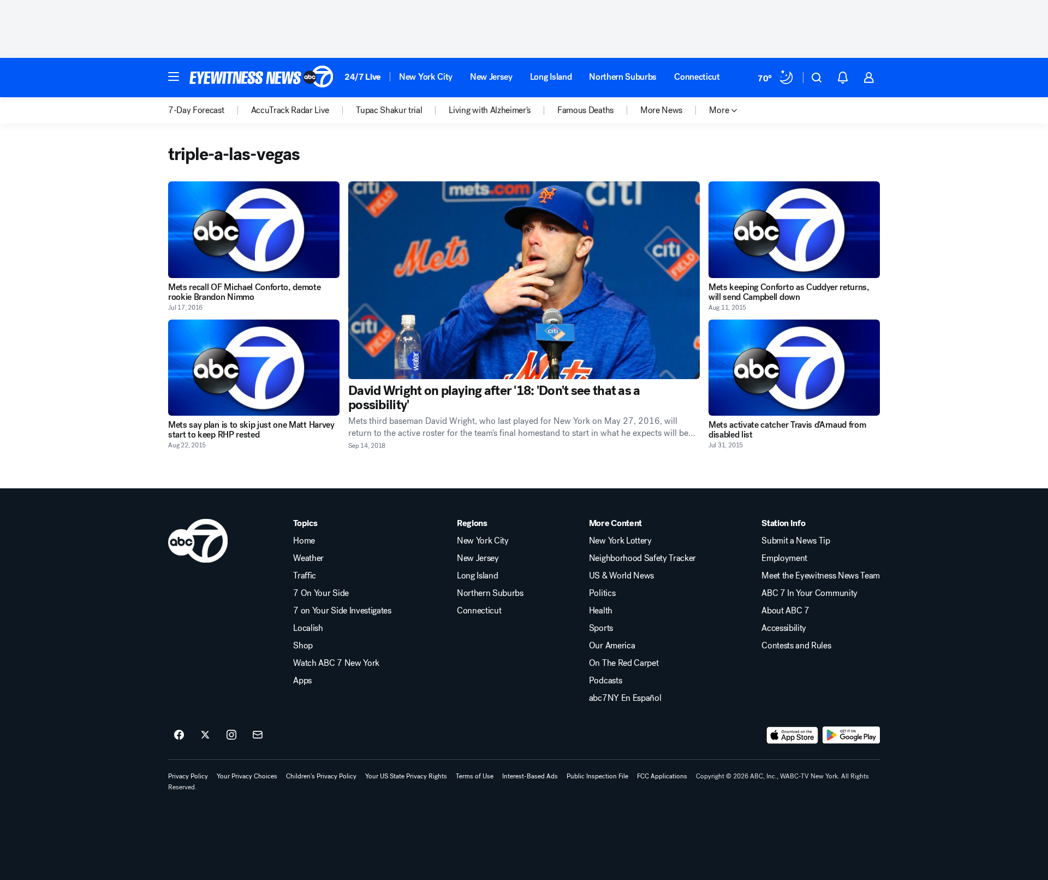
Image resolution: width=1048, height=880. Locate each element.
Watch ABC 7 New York (336, 663)
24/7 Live (362, 76)
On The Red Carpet (624, 663)
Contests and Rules (796, 645)
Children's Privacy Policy (321, 776)
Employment (784, 558)
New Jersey (491, 76)
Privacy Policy (188, 776)
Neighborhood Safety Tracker (642, 558)
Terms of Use (474, 776)
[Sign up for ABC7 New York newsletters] (258, 735)
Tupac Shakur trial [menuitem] (389, 110)
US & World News (621, 575)
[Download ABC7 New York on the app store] (792, 735)
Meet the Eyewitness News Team (820, 575)
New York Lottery (620, 540)
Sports (601, 628)
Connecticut (696, 76)
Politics (602, 593)
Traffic (304, 575)
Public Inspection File (597, 776)
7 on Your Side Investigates (342, 610)
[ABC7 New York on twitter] (205, 735)
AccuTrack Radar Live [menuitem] (290, 110)
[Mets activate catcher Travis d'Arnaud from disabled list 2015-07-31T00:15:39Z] (794, 368)
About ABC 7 (785, 610)
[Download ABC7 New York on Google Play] (851, 735)
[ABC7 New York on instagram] (231, 735)
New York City (425, 76)
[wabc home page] (198, 541)
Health (600, 610)
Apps (302, 680)
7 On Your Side (321, 593)
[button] (173, 76)
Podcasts (605, 680)
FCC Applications (662, 776)
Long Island (550, 76)
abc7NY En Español (625, 698)
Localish (308, 628)
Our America (612, 645)
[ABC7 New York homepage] (261, 78)
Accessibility (783, 628)
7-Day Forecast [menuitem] (196, 110)
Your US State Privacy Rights (406, 776)
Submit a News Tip (795, 540)
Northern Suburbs (623, 76)
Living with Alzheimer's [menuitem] (490, 110)
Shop (303, 645)
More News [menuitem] (661, 110)
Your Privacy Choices (247, 776)
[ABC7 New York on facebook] (179, 735)
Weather (308, 558)
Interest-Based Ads (530, 776)
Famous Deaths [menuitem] (585, 110)
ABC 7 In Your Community (809, 593)
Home (304, 540)
